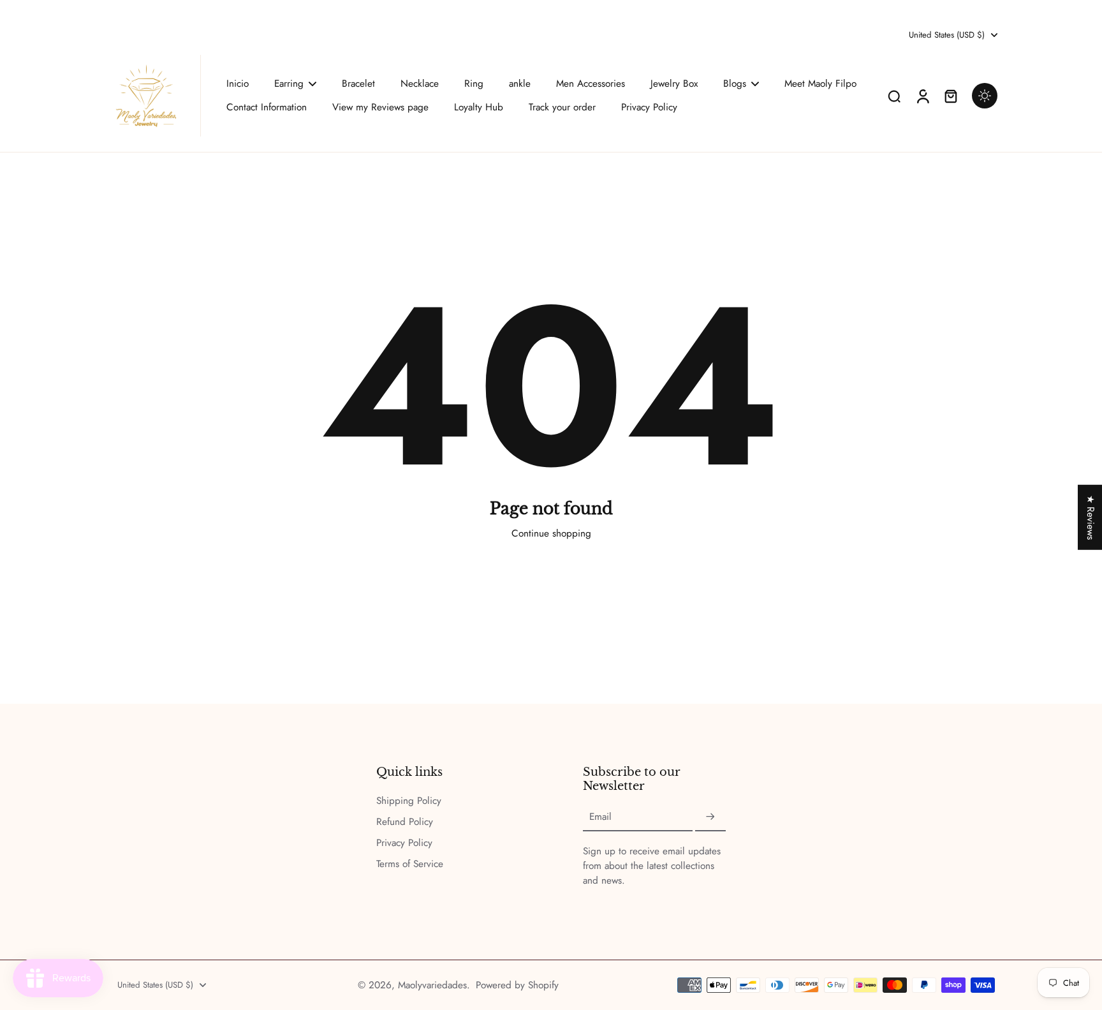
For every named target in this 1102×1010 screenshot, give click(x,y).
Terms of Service (409, 864)
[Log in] (922, 96)
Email (600, 817)
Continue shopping (551, 533)
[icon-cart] (950, 95)
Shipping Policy (408, 801)
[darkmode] (984, 95)
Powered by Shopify (517, 985)
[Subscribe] (710, 817)
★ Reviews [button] (1091, 516)
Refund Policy (404, 822)
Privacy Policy (404, 843)
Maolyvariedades (432, 985)
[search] (894, 95)
